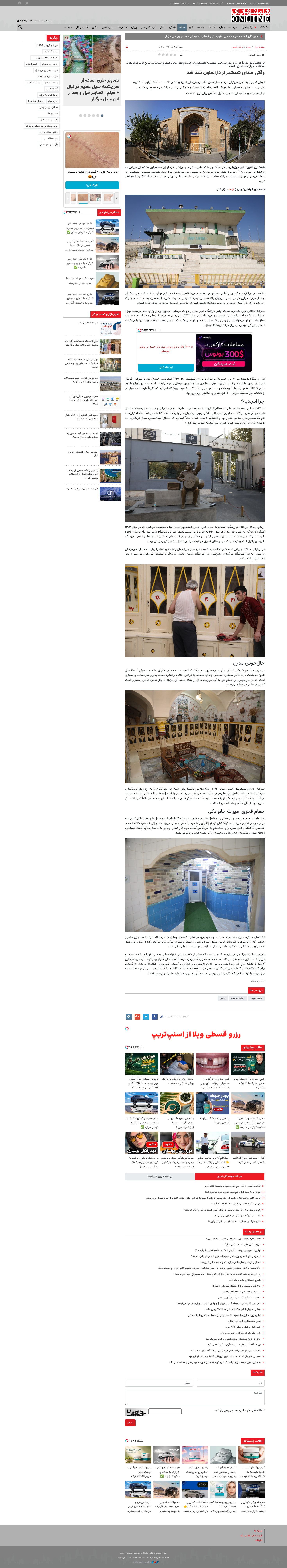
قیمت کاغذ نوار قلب (88, 323)
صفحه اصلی (259, 47)
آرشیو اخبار (247, 27)
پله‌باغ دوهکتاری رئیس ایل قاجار (245, 1280)
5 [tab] (85, 115)
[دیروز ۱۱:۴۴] (110, 365)
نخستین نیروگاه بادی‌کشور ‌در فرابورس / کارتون (238, 1216)
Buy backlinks (35, 101)
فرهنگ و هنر (148, 27)
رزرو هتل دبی (51, 138)
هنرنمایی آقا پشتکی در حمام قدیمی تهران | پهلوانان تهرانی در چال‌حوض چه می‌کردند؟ (218, 1304)
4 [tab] (89, 115)
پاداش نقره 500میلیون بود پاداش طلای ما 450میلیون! (233, 1239)
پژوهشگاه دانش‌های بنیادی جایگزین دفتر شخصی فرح (234, 1345)
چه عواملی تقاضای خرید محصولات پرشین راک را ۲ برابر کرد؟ (81, 380)
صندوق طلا (52, 114)
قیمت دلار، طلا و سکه (251, 1536)
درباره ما (258, 1531)
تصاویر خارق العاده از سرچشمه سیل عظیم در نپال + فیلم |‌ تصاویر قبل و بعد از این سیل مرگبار (93, 90)
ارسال (130, 1423)
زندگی (172, 27)
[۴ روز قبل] (110, 439)
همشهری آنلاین (248, 15)
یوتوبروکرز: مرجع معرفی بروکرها (42, 126)
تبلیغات (258, 1540)
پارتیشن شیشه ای (49, 120)
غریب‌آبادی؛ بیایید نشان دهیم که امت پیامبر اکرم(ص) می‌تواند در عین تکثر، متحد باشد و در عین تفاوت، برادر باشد (203, 1198)
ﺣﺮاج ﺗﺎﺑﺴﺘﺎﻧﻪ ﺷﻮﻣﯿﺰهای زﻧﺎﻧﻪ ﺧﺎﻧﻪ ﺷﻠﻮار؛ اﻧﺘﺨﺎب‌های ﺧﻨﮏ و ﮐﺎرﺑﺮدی (81, 343)
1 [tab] (102, 115)
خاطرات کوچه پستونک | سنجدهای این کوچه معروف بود (233, 1339)
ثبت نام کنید (166, 368)
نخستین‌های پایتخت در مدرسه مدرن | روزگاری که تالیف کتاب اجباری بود (225, 1357)
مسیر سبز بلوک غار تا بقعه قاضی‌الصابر (242, 1292)
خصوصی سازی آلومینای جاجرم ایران (83, 454)
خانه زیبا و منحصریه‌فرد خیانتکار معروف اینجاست (237, 1286)
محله (182, 27)
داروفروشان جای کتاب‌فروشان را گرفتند (241, 1245)
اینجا (231, 189)
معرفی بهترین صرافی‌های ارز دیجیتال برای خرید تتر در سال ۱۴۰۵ (83, 400)
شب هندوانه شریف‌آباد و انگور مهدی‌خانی (240, 1333)
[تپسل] (140, 330)
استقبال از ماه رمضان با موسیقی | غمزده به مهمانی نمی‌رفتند (230, 1262)
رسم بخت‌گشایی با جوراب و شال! (244, 1321)
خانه (262, 27)
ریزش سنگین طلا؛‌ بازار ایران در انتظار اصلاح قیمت (236, 1204)
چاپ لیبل (53, 101)
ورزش (134, 27)
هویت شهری (256, 998)
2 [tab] (97, 115)
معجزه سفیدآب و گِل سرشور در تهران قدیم (239, 1298)
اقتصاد (211, 27)
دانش (162, 27)
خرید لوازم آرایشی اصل (46, 70)
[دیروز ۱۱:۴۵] (110, 346)
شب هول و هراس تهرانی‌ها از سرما (243, 1327)
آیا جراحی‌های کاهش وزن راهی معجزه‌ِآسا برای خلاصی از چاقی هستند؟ (226, 1256)
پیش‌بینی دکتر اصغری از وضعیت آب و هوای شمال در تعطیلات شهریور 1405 (82, 474)
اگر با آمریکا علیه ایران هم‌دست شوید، (240, 36)
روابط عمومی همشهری (179, 3)
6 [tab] (80, 115)
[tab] (230, 1176)
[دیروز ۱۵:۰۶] (110, 328)
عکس (95, 27)
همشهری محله (238, 998)
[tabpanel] (92, 70)
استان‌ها (122, 27)
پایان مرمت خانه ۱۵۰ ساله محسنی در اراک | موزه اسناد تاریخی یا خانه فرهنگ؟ (222, 1210)
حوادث (68, 27)
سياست (233, 27)
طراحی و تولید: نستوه (142, 1562)
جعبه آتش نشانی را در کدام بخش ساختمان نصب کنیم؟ (81, 417)
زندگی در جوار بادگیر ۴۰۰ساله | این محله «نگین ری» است (232, 1309)
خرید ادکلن (31, 64)
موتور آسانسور (51, 52)
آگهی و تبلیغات (216, 3)
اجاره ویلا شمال (50, 64)
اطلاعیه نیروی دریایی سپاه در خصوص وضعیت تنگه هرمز (232, 1186)
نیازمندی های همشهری (236, 3)
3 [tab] (93, 115)
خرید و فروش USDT (47, 46)
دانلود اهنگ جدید (49, 132)
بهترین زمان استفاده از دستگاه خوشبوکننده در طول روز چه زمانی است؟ (81, 363)
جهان (222, 27)
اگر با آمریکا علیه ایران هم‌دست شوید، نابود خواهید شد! (233, 1192)
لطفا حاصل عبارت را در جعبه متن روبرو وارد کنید (239, 1410)
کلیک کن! (92, 185)
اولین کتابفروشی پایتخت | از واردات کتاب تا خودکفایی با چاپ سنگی (227, 1251)
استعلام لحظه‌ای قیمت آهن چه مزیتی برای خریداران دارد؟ (82, 435)
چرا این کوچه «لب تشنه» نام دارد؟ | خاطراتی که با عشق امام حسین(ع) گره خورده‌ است (218, 1274)
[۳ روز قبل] (110, 402)
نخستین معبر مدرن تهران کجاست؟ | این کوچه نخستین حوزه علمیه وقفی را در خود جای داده (215, 1362)
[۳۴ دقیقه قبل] (92, 54)
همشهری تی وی (200, 3)
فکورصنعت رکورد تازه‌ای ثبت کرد (82, 489)
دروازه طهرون (237, 47)
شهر (191, 27)
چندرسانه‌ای (108, 27)
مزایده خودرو (51, 83)
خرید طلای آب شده (48, 76)
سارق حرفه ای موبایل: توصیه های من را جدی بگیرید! (234, 1222)
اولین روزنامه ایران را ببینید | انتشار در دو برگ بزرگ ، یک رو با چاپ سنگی (224, 1315)
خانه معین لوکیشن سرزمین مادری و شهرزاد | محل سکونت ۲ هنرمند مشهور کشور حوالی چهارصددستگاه (209, 1268)
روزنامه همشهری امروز (259, 3)
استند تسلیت (33, 83)
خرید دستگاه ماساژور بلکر (45, 58)
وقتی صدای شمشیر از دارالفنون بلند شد (226, 73)
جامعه (200, 27)
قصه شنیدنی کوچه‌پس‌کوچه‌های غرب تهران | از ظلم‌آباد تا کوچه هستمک (225, 1351)
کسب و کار (82, 27)
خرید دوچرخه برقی (48, 95)
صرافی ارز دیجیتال (49, 107)
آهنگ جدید (52, 89)
